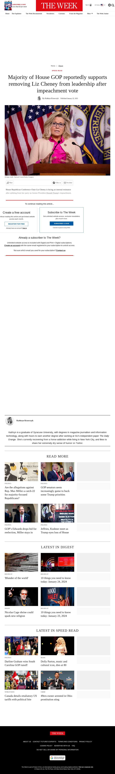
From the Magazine (76, 13)
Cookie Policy (46, 746)
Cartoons (62, 13)
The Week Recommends (34, 13)
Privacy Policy (85, 742)
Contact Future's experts (44, 742)
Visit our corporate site (86, 767)
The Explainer (16, 13)
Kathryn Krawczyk (52, 98)
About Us (27, 742)
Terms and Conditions (67, 742)
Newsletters (50, 13)
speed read (57, 70)
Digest (61, 66)
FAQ (73, 746)
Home (53, 66)
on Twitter (77, 443)
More (89, 13)
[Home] (7, 14)
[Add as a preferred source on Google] (57, 757)
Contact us (60, 250)
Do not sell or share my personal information (58, 750)
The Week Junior (102, 13)
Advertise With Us (62, 746)
